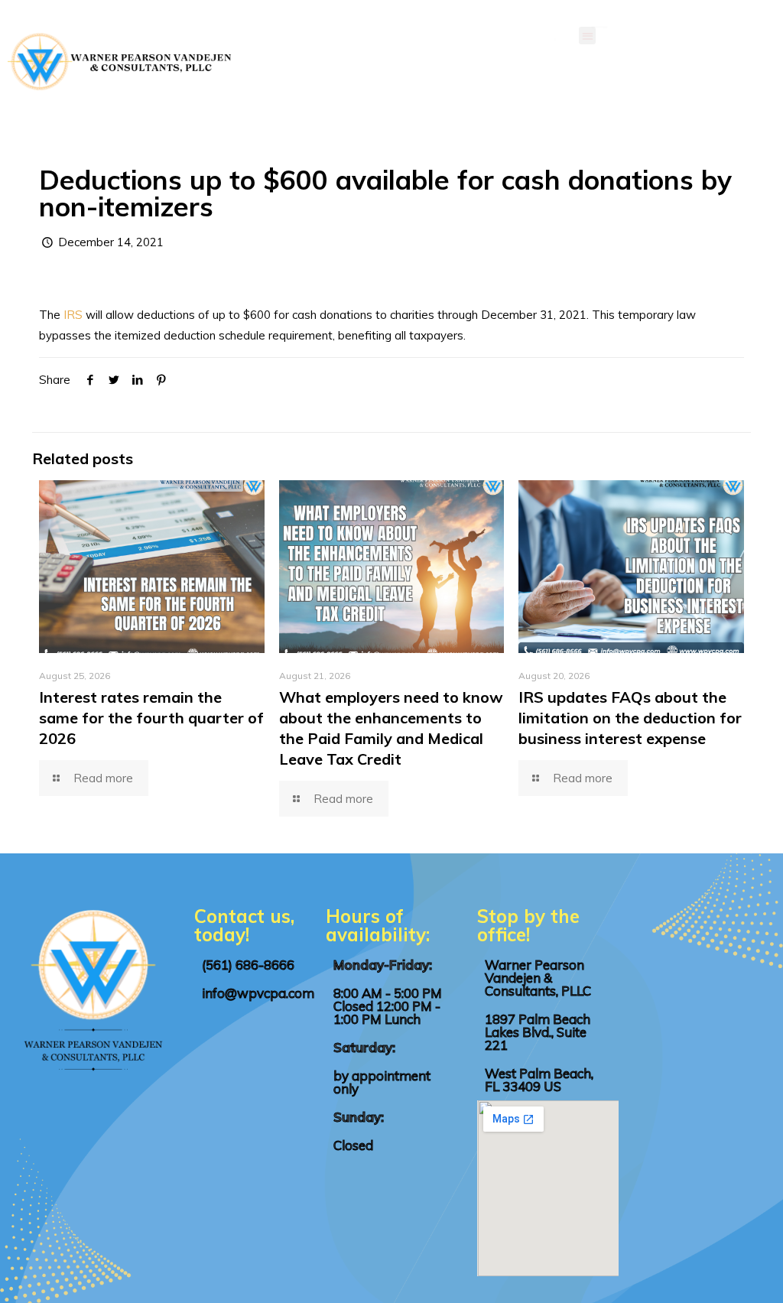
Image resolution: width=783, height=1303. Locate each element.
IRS (73, 314)
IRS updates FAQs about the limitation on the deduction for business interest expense (630, 717)
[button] (587, 35)
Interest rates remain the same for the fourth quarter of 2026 (151, 717)
